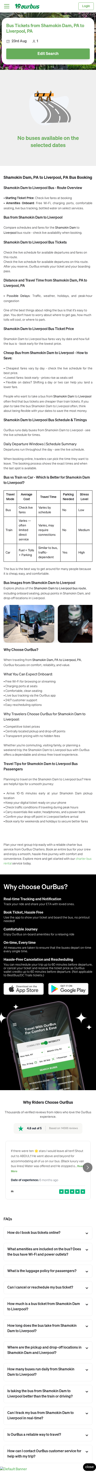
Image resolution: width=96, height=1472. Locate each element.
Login (86, 6)
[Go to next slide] (87, 1167)
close (89, 1467)
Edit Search (48, 54)
